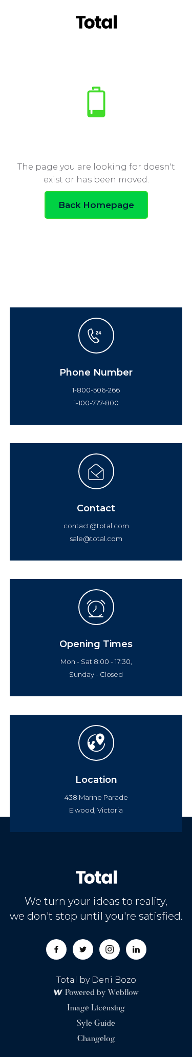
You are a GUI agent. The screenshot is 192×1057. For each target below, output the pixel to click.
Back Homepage (96, 205)
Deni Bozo (114, 980)
